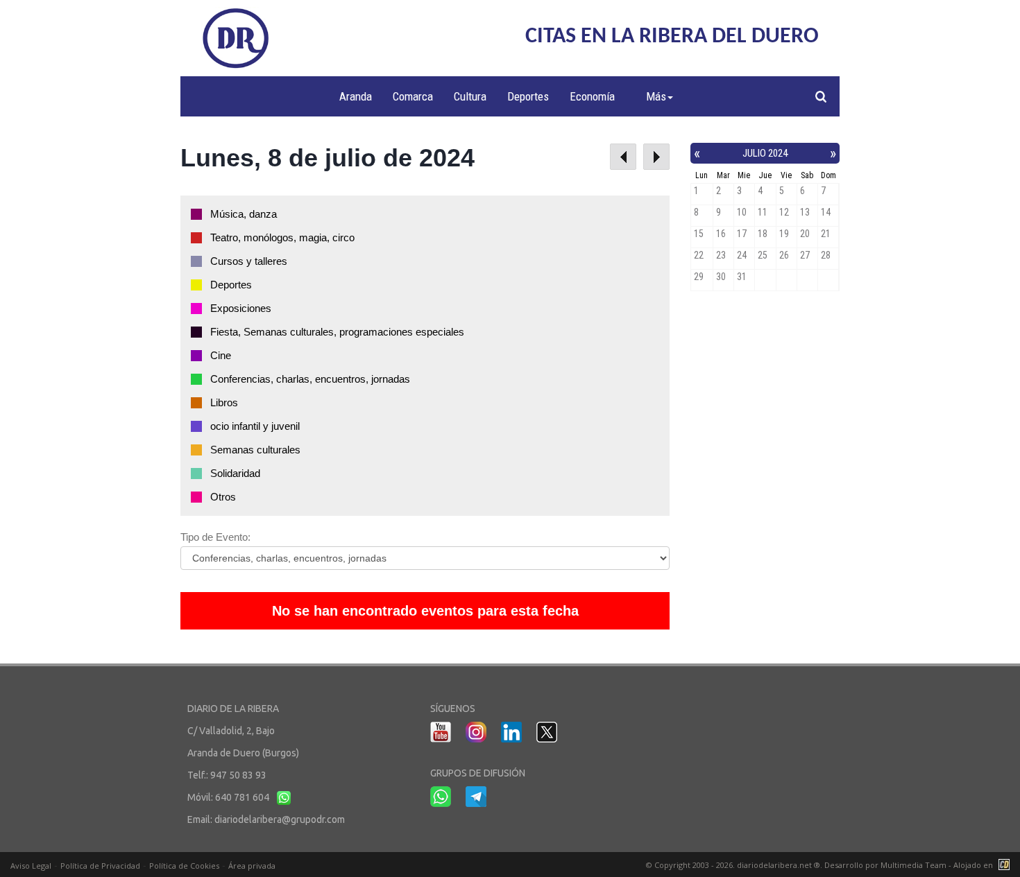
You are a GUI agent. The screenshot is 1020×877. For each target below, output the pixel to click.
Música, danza (243, 214)
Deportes (528, 96)
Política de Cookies (184, 865)
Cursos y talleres (248, 261)
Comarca (413, 96)
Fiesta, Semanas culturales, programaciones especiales (337, 332)
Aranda (355, 96)
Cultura (470, 96)
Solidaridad (235, 473)
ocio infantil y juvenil (255, 426)
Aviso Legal (30, 865)
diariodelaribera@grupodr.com (279, 819)
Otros (223, 497)
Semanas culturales (255, 449)
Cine (220, 355)
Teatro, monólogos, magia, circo (282, 237)
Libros (224, 402)
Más (656, 96)
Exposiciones (240, 308)
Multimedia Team (913, 865)
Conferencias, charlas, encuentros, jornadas (310, 379)
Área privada (251, 865)
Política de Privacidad (100, 865)
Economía (592, 96)
